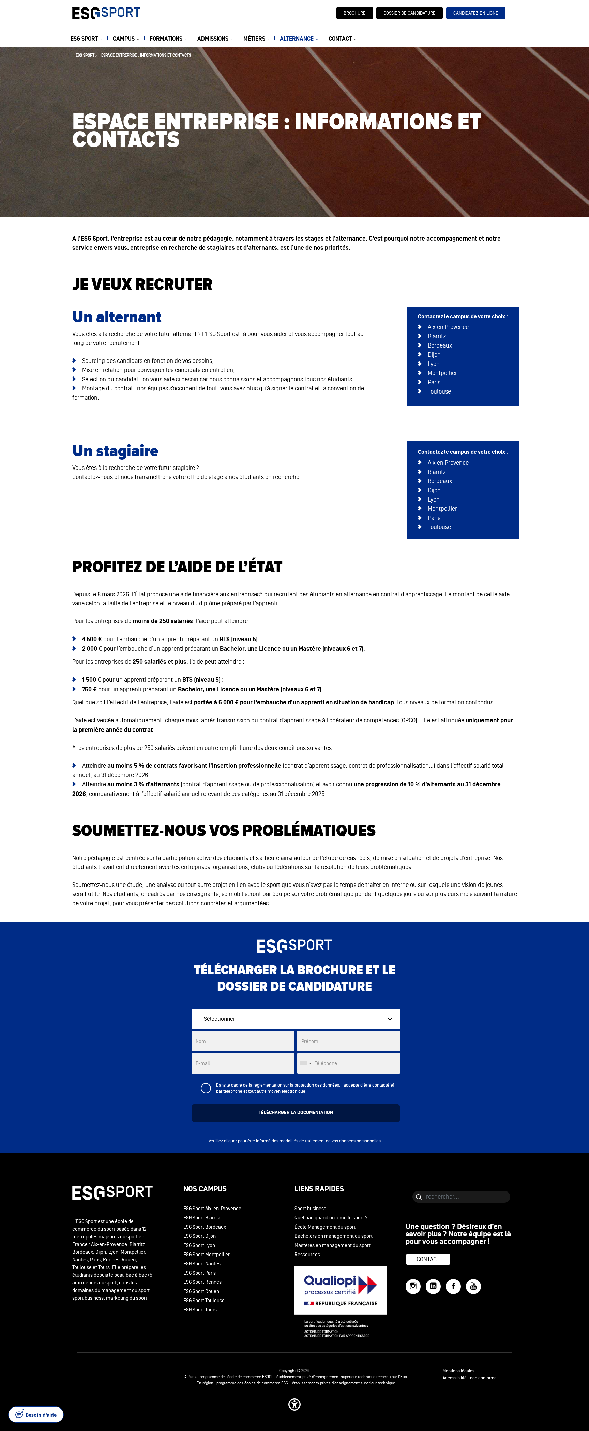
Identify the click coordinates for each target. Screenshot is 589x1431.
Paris (434, 382)
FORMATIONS (166, 39)
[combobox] (305, 1063)
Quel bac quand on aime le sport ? (331, 1218)
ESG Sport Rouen (201, 1291)
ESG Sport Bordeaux (204, 1227)
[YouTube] (473, 1286)
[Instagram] (413, 1286)
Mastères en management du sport (332, 1245)
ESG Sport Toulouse (204, 1301)
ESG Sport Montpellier (206, 1255)
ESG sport (85, 55)
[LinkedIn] (433, 1286)
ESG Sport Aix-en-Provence (212, 1209)
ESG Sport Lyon (199, 1245)
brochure (355, 13)
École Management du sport (325, 1227)
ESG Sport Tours (200, 1310)
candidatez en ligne (475, 13)
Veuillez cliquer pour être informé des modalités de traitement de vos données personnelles (295, 1141)
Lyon (434, 363)
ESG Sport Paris (199, 1273)
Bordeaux (440, 345)
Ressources (307, 1255)
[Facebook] (453, 1286)
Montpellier (442, 373)
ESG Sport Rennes (202, 1282)
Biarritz (437, 336)
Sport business (310, 1209)
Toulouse (439, 391)
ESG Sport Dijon (199, 1236)
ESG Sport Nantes (202, 1264)
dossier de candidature (409, 13)
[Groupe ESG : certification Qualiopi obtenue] (350, 1301)
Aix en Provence (448, 327)
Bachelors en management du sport (333, 1236)
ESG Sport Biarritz (202, 1218)
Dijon (434, 354)
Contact (428, 1259)
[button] (294, 1404)
